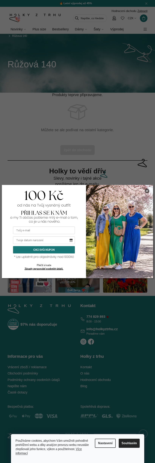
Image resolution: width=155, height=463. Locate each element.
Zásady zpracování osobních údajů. (44, 268)
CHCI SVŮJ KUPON (44, 249)
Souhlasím (129, 443)
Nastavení (105, 443)
